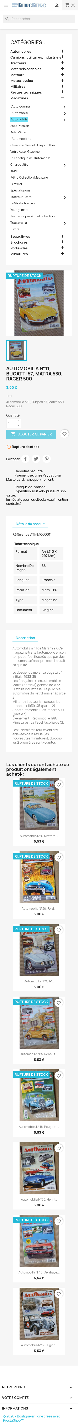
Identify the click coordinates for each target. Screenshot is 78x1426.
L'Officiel (16, 184)
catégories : (27, 42)
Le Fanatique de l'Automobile (30, 158)
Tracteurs (18, 63)
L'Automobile (19, 113)
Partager (25, 459)
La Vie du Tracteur (23, 203)
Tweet (36, 459)
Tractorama (18, 223)
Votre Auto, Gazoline (25, 152)
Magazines (19, 98)
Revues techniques (26, 92)
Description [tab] (25, 637)
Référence (21, 534)
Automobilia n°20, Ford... (39, 909)
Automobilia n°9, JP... (39, 981)
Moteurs (17, 75)
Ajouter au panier (31, 434)
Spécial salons (20, 190)
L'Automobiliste (20, 139)
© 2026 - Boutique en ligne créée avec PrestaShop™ (31, 1418)
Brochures (19, 242)
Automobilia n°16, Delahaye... (39, 1272)
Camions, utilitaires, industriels (35, 57)
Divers (14, 229)
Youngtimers (19, 210)
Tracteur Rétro (21, 197)
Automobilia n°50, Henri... (39, 1199)
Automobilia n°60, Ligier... (39, 1345)
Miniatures (19, 254)
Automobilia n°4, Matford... (39, 836)
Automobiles (20, 51)
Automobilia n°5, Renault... (39, 1054)
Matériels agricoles (25, 69)
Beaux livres (20, 236)
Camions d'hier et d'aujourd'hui (32, 145)
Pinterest (46, 459)
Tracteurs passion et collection (32, 216)
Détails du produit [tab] (30, 524)
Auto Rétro (18, 132)
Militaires (17, 86)
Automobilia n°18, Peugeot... (39, 1127)
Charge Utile (19, 164)
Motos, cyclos (21, 81)
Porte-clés (19, 248)
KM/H (14, 171)
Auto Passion (19, 126)
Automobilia (19, 119)
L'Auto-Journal (20, 106)
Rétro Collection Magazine (29, 177)
